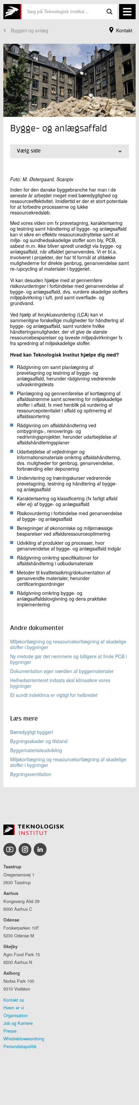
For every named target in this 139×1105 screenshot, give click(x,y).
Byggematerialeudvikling (36, 750)
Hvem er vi (13, 1007)
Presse (10, 1031)
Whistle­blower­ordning (23, 1038)
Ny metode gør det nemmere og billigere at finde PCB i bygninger (68, 659)
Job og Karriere (18, 1023)
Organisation (15, 1015)
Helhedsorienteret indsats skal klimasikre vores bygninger (60, 683)
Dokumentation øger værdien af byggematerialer (62, 671)
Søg (109, 11)
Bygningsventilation (30, 774)
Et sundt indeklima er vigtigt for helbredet (54, 695)
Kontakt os (13, 1000)
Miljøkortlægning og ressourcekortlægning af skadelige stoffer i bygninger (68, 644)
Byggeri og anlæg (29, 30)
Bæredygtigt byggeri (31, 732)
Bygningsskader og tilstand (38, 741)
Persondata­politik (19, 1046)
